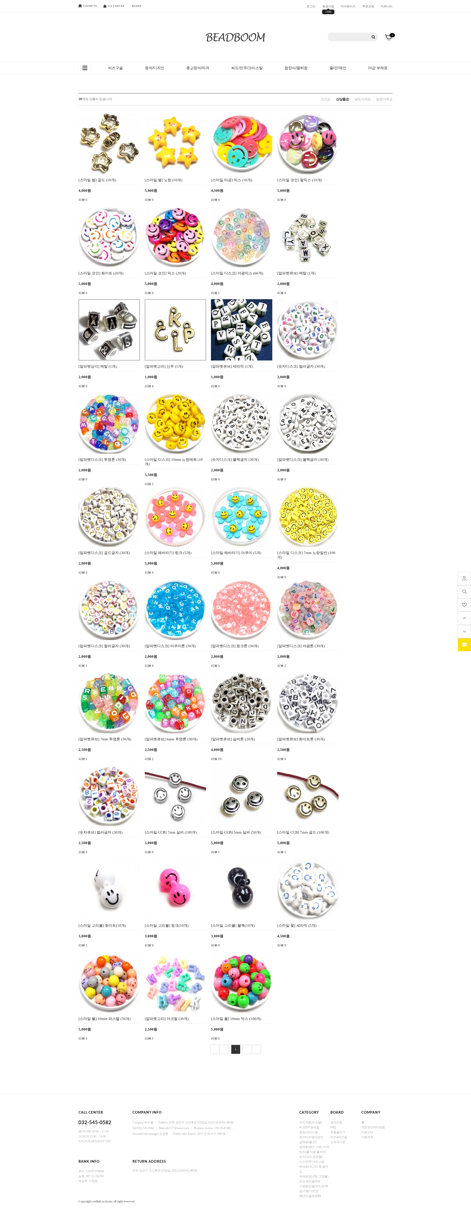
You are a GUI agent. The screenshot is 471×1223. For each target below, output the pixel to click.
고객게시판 (337, 1142)
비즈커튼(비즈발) (310, 1122)
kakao (464, 644)
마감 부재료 (378, 68)
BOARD (137, 6)
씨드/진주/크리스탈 (247, 68)
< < (214, 1049)
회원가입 (328, 6)
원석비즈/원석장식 (311, 1137)
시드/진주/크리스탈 (311, 1161)
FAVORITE (90, 6)
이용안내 (367, 1132)
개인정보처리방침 (373, 1127)
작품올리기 (337, 1132)
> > (256, 1049)
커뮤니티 (386, 6)
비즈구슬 (115, 68)
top (464, 618)
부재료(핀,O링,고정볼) (313, 1176)
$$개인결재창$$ (310, 1196)
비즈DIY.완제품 (309, 1127)
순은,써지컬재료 (310, 1181)
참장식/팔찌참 (296, 68)
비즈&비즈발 (338, 1137)
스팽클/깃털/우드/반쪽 (313, 1186)
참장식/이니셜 (308, 1132)
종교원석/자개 (197, 68)
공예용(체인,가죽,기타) (314, 1147)
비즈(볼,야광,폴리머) (312, 1152)
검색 (373, 37)
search (464, 591)
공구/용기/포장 (308, 1191)
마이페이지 (348, 6)
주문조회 (368, 6)
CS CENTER (116, 6)
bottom (464, 631)
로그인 (311, 6)
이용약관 (367, 1137)
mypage (464, 578)
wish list (464, 605)
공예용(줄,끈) (308, 1142)
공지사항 (336, 1122)
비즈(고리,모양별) (311, 1157)
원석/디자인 (154, 68)
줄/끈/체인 (338, 68)
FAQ (333, 1127)
